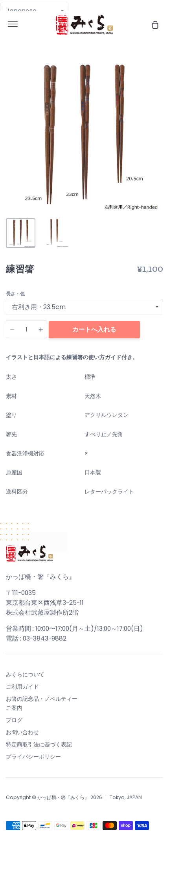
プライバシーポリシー (33, 757)
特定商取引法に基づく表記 (39, 744)
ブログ (14, 720)
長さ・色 (15, 293)
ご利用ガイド (22, 687)
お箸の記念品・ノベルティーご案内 (41, 703)
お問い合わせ (22, 732)
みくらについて (25, 674)
